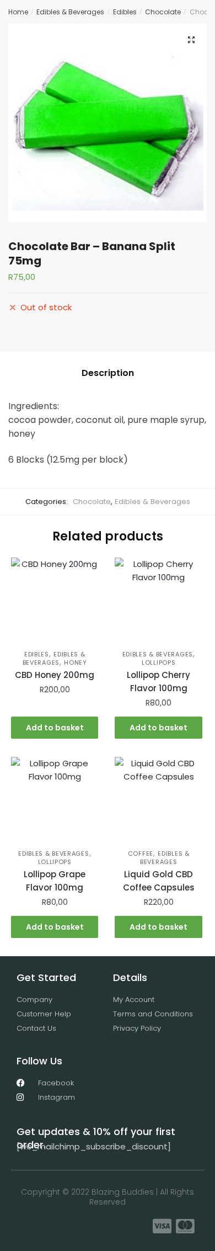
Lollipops (158, 662)
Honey (75, 662)
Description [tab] (108, 373)
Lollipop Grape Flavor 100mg (54, 880)
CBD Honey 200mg (54, 675)
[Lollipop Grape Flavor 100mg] (54, 800)
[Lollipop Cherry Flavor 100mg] (158, 601)
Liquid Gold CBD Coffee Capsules (159, 880)
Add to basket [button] (55, 727)
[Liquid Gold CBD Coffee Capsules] (158, 800)
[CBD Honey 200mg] (54, 601)
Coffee (140, 853)
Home (18, 12)
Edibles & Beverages (70, 12)
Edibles (125, 12)
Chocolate (163, 12)
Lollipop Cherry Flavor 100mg (158, 681)
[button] (191, 39)
